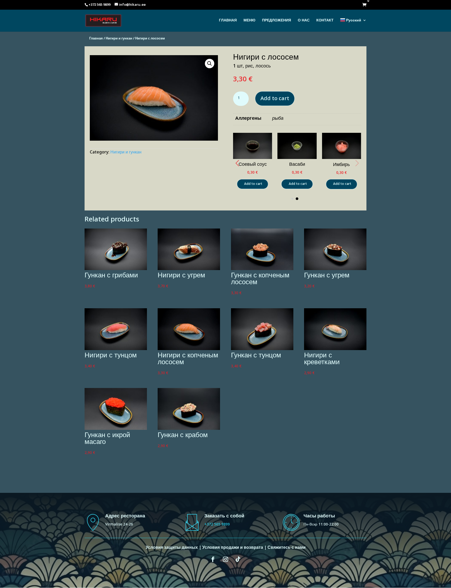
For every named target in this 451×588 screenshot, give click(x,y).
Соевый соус (253, 165)
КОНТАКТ (325, 22)
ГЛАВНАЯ (228, 22)
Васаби (297, 165)
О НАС (304, 22)
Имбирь (341, 165)
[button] (237, 163)
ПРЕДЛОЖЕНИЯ (276, 22)
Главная (96, 39)
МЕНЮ (249, 22)
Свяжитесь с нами (287, 548)
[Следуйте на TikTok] (238, 559)
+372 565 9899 (217, 525)
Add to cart (274, 99)
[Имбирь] (341, 158)
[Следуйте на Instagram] (225, 559)
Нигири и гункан (119, 39)
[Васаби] (297, 159)
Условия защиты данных (172, 548)
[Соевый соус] (252, 158)
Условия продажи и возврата (232, 548)
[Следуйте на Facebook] (213, 559)
